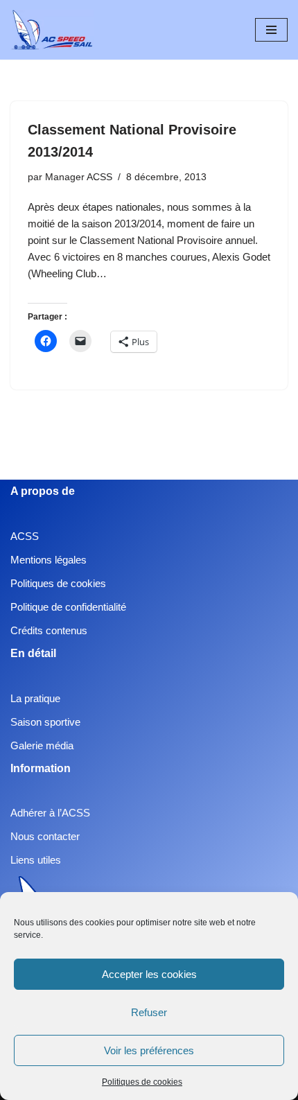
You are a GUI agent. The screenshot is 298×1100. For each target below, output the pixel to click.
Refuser (149, 1012)
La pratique (35, 698)
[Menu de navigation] (271, 30)
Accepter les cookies (149, 974)
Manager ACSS (78, 177)
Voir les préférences (149, 1050)
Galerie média (41, 745)
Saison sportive (45, 722)
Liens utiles (35, 860)
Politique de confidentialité (68, 607)
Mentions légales (48, 560)
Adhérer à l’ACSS (50, 813)
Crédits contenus (48, 630)
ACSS (24, 536)
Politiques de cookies (142, 1082)
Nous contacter (45, 836)
